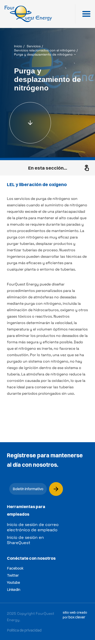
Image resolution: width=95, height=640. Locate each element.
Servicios (34, 46)
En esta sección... (47, 168)
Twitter (13, 575)
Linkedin (13, 589)
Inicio (18, 46)
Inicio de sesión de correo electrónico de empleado (33, 527)
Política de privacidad (24, 630)
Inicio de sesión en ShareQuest (25, 540)
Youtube (13, 582)
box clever (76, 617)
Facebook (15, 568)
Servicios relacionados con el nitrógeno (44, 50)
